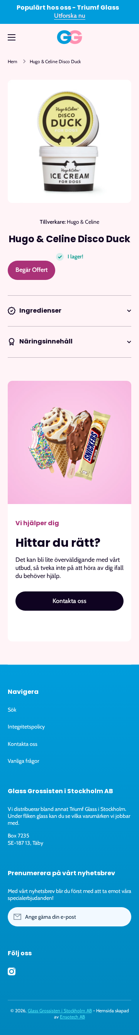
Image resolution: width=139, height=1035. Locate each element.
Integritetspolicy (26, 726)
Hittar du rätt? (57, 542)
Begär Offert (31, 269)
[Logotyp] (69, 37)
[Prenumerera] (121, 916)
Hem (12, 61)
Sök (12, 709)
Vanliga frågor (23, 760)
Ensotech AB (72, 1017)
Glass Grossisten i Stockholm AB (60, 1010)
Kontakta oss (22, 743)
